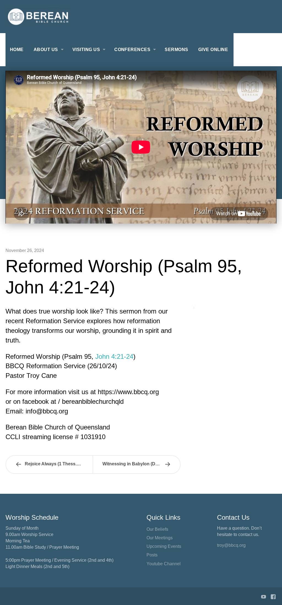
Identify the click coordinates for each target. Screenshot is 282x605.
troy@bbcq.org (231, 545)
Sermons (176, 49)
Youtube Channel (164, 563)
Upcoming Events (164, 546)
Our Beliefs (157, 529)
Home (17, 49)
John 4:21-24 (114, 356)
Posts (152, 555)
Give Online (213, 49)
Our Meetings (160, 537)
